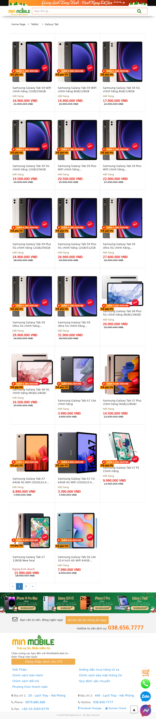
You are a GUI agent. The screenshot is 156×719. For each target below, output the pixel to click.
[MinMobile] (78, 602)
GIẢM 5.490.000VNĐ (27, 149)
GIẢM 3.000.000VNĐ (27, 540)
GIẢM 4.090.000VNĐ (27, 227)
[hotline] (145, 684)
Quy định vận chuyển (94, 681)
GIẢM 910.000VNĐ (71, 540)
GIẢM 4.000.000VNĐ (118, 462)
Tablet (34, 24)
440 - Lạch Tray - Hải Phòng (114, 695)
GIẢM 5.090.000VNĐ (27, 71)
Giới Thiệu (19, 669)
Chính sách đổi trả (25, 681)
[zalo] (145, 697)
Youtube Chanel (117, 708)
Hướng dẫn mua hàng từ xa (99, 669)
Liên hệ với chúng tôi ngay (88, 620)
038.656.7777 (103, 702)
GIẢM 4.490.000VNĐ (27, 384)
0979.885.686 (35, 702)
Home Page (18, 24)
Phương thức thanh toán (30, 687)
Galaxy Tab (51, 24)
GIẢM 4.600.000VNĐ (73, 462)
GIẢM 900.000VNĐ (71, 384)
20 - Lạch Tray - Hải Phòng (46, 695)
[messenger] (145, 710)
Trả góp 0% (17, 74)
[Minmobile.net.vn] (43, 642)
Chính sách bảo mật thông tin (100, 675)
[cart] (145, 672)
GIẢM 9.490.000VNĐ (118, 384)
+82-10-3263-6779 (35, 709)
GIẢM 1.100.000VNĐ (27, 462)
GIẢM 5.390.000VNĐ (118, 227)
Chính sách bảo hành (27, 675)
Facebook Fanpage (90, 708)
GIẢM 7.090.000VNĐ (73, 306)
